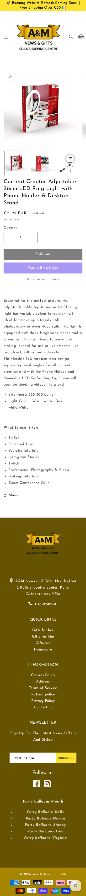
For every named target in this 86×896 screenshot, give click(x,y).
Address (43, 681)
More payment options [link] (43, 279)
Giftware (43, 643)
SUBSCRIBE (66, 758)
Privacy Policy (43, 701)
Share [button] (13, 495)
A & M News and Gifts (50, 874)
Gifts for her (43, 630)
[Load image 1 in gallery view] (17, 163)
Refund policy (43, 694)
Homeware (43, 649)
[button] (6, 37)
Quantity (10, 227)
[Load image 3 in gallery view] (69, 163)
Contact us (43, 707)
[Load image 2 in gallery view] (43, 163)
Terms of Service (43, 688)
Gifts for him (43, 637)
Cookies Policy (43, 675)
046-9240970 (46, 604)
